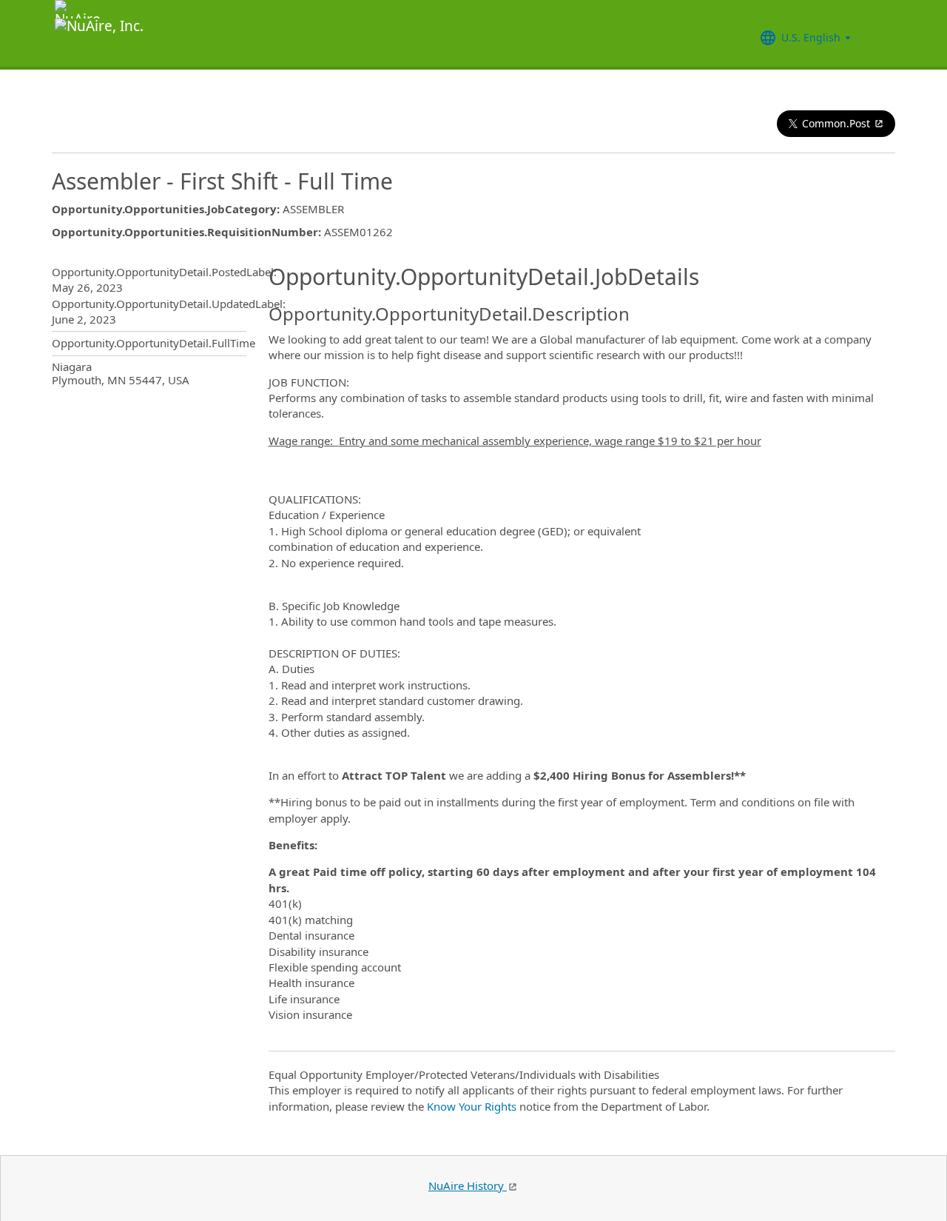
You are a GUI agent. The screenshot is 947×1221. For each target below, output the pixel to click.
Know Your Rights (471, 1106)
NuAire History (467, 1185)
